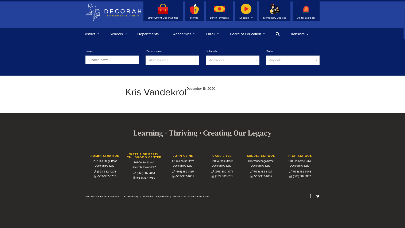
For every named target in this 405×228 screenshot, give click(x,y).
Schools (211, 51)
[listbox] (299, 34)
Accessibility (131, 196)
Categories (154, 51)
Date (269, 51)
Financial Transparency (156, 196)
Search (90, 51)
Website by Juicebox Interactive (191, 196)
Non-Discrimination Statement (102, 196)
